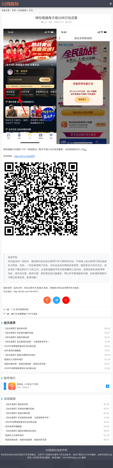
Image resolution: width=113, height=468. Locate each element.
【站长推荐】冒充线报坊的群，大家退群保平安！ (27, 341)
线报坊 (40, 288)
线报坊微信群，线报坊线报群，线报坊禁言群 (25, 364)
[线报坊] (10, 3)
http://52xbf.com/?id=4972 (26, 291)
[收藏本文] (66, 300)
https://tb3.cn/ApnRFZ (24, 156)
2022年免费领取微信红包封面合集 (20, 346)
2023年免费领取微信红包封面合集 (20, 368)
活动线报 (22, 10)
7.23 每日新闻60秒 (20, 309)
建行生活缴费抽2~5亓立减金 (24, 314)
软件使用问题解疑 (12, 350)
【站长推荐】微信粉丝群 (15, 328)
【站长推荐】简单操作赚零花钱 (18, 333)
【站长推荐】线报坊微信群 (16, 337)
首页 (14, 10)
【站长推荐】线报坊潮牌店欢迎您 (19, 355)
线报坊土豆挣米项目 (13, 359)
